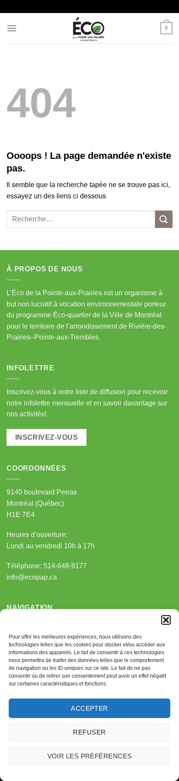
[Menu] (12, 28)
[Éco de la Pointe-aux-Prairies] (89, 28)
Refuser (89, 732)
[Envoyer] (163, 219)
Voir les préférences (89, 756)
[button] (166, 620)
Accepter (89, 708)
